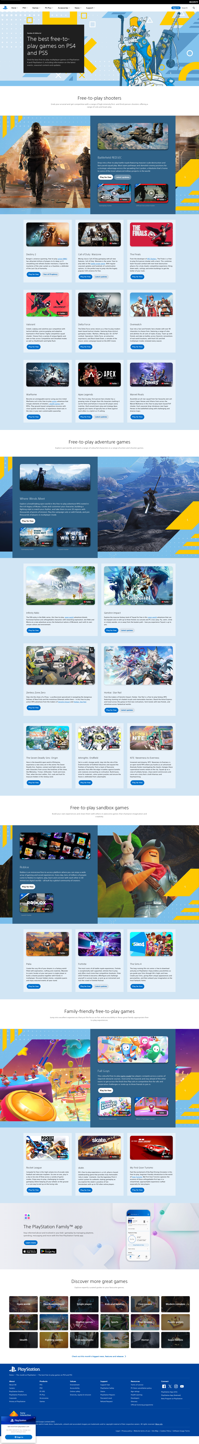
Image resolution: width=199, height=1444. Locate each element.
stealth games (54, 404)
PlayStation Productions (18, 1395)
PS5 (24, 8)
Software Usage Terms (181, 1431)
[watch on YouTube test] (124, 199)
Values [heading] (73, 1381)
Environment (74, 1385)
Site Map (155, 1431)
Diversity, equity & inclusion (80, 1395)
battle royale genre (98, 264)
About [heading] (12, 1381)
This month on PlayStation (26, 1375)
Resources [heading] (135, 1381)
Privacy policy (127, 1431)
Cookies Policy (165, 1431)
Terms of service (137, 1385)
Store (13, 8)
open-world (69, 617)
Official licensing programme (142, 1405)
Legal (118, 1431)
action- (60, 259)
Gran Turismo (137, 1177)
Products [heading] (43, 1381)
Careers (12, 1388)
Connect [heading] (164, 1381)
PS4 (41, 1388)
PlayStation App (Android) (171, 1395)
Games (35, 8)
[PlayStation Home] (5, 8)
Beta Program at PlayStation (171, 1399)
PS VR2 (42, 1391)
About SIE (12, 1385)
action (54, 401)
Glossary (134, 1401)
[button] (106, 177)
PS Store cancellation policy (141, 1388)
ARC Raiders (151, 259)
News (77, 8)
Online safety (75, 1391)
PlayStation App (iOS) (169, 1392)
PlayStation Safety (107, 1388)
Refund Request (106, 1401)
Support (89, 8)
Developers (135, 1398)
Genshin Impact (64, 702)
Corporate (13, 1398)
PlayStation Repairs (107, 1395)
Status (102, 1391)
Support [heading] (103, 1381)
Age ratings (135, 1391)
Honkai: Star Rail (80, 702)
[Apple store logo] (30, 1251)
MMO (65, 259)
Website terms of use (142, 1431)
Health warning (136, 1395)
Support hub (105, 1385)
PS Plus (48, 8)
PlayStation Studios (16, 1391)
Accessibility (74, 1388)
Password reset (106, 1398)
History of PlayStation (17, 1401)
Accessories (63, 8)
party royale (126, 1076)
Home (11, 1375)
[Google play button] (48, 1251)
